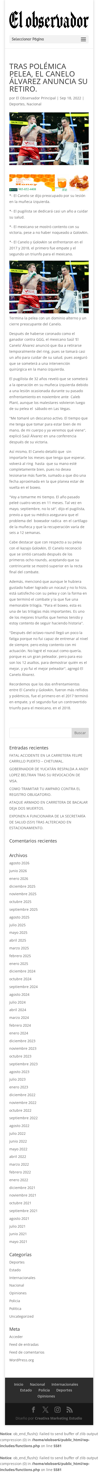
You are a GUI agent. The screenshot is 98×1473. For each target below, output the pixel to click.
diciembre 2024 (22, 971)
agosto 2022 (19, 1125)
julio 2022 (17, 1133)
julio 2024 (17, 1002)
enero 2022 (18, 1179)
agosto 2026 (19, 863)
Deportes (17, 104)
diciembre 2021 (22, 1187)
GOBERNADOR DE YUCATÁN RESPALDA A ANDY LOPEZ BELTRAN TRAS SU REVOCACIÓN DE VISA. (48, 774)
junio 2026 (18, 870)
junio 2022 (18, 1141)
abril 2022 (17, 1156)
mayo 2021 (18, 1241)
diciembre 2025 (22, 886)
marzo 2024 (19, 1017)
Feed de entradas (24, 1344)
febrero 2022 (20, 1172)
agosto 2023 (19, 1071)
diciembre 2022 (22, 1094)
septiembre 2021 (23, 1210)
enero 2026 (18, 878)
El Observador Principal (36, 98)
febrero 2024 (20, 1025)
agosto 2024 (19, 994)
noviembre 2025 (22, 893)
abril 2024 (17, 1009)
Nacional (34, 104)
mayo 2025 (18, 932)
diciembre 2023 (22, 1040)
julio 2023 (17, 1079)
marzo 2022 (19, 1164)
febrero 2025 (20, 955)
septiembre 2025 (23, 909)
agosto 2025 (19, 917)
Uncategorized (21, 1316)
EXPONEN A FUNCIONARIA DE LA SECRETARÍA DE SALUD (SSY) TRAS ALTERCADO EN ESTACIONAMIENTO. (47, 822)
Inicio (18, 1384)
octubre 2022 (20, 1110)
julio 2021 (17, 1226)
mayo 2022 (18, 1149)
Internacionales (22, 1277)
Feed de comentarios (26, 1352)
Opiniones (18, 1293)
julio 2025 (17, 925)
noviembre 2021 (22, 1195)
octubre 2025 (20, 901)
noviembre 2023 (22, 1048)
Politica (15, 1308)
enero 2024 (18, 1033)
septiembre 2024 (23, 986)
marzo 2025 (19, 948)
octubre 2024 (20, 978)
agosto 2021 (19, 1218)
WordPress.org (21, 1360)
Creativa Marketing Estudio (58, 1418)
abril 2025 (17, 940)
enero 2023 (18, 1087)
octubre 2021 (20, 1203)
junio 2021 (18, 1233)
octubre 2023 (20, 1056)
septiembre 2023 (23, 1064)
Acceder (16, 1336)
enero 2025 (18, 963)
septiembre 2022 (23, 1117)
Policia (14, 1300)
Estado (15, 1270)
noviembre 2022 (22, 1102)
